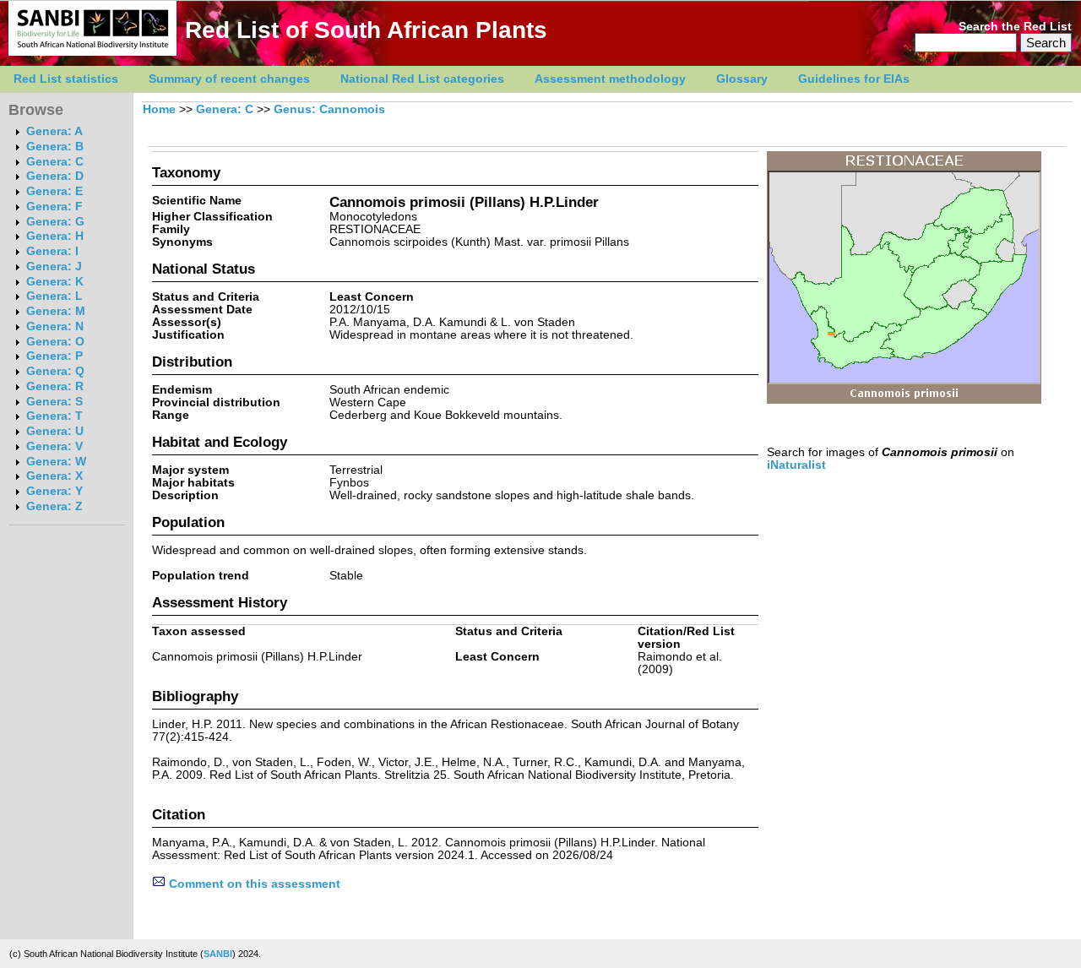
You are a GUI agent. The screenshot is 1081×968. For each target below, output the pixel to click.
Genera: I (52, 251)
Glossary (742, 79)
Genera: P (54, 356)
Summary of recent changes (229, 79)
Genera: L (54, 296)
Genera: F (54, 206)
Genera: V (54, 446)
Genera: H (55, 236)
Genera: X (54, 476)
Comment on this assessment (253, 884)
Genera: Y (54, 491)
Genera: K (55, 281)
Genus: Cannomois (329, 109)
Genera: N (55, 326)
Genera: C (55, 161)
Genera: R (55, 386)
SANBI (218, 954)
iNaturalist (796, 465)
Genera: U (55, 431)
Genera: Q (55, 371)
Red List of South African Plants (366, 30)
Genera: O (55, 341)
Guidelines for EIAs (854, 79)
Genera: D (55, 176)
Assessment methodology (610, 79)
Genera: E (54, 191)
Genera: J (54, 266)
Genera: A (54, 131)
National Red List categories (422, 79)
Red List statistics (66, 79)
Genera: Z (54, 506)
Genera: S (54, 401)
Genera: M (55, 311)
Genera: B (55, 146)
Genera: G (55, 221)
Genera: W (56, 461)
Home (159, 109)
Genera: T (54, 416)
